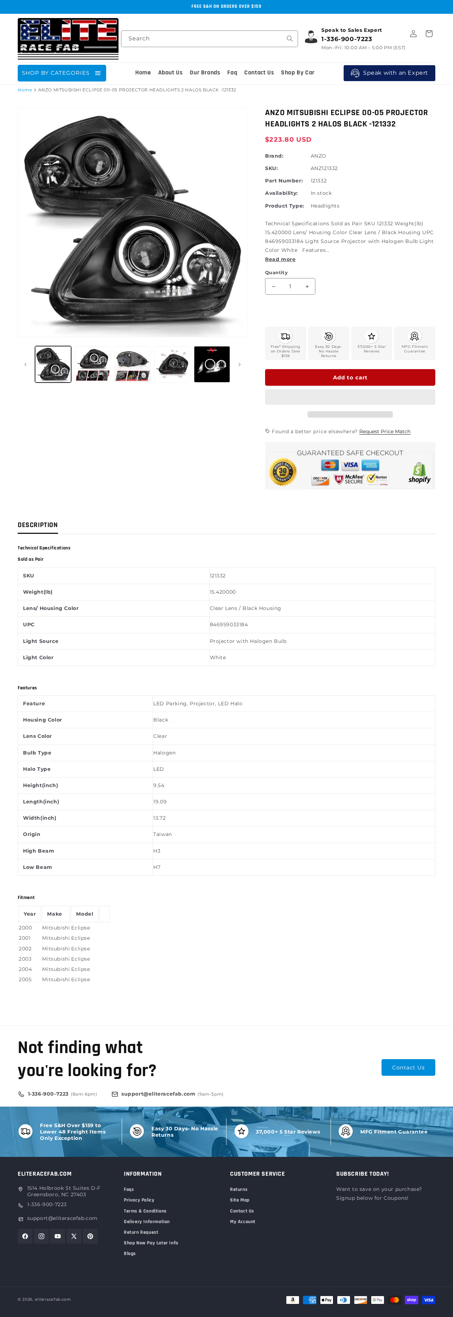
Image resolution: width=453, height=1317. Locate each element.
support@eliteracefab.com (62, 1218)
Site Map (240, 1200)
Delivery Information (147, 1222)
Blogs (130, 1253)
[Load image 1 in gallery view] (53, 364)
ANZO (318, 156)
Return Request (141, 1232)
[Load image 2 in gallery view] (93, 364)
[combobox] (209, 39)
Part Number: (284, 180)
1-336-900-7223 (47, 1204)
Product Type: (284, 206)
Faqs (129, 1189)
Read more (280, 259)
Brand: (274, 156)
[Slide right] (239, 364)
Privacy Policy (139, 1200)
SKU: (271, 168)
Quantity (276, 272)
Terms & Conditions (145, 1211)
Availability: (281, 193)
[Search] (290, 38)
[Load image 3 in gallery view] (132, 364)
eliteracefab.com (53, 1299)
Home (25, 89)
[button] (350, 397)
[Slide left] (25, 364)
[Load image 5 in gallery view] (212, 364)
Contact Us (408, 1067)
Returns (238, 1189)
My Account (243, 1222)
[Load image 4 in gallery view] (172, 364)
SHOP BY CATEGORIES (56, 72)
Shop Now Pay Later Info (151, 1243)
